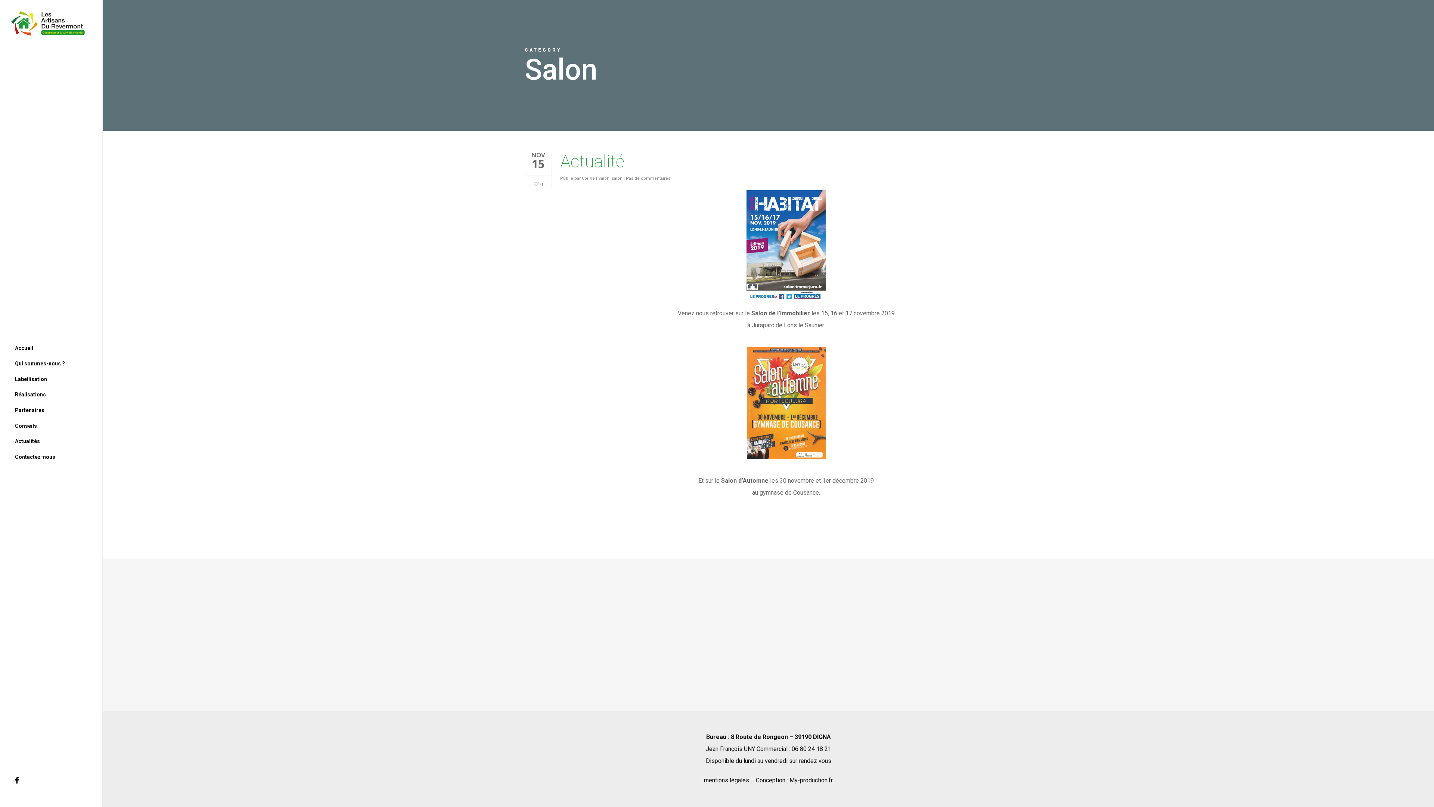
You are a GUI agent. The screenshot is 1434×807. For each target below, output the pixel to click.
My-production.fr (811, 780)
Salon (603, 178)
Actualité (592, 161)
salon (617, 178)
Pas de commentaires (648, 178)
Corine (588, 178)
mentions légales (726, 780)
